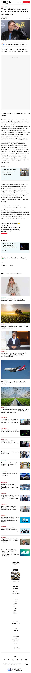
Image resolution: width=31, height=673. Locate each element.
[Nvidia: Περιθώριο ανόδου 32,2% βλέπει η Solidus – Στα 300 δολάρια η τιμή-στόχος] (25, 433)
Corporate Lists (15, 586)
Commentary (15, 613)
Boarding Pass (15, 621)
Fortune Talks (15, 591)
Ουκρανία (4, 137)
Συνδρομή (15, 645)
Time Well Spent (15, 628)
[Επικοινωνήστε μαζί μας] (26, 659)
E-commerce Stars (16, 626)
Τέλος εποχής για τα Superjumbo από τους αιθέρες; (14, 383)
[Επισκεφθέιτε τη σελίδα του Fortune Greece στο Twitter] (8, 659)
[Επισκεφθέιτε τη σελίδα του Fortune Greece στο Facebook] (4, 659)
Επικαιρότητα (15, 599)
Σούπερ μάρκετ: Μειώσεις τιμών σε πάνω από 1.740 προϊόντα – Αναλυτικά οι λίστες (10, 464)
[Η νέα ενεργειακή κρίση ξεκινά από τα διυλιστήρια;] (25, 454)
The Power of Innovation (15, 623)
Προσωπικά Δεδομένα (15, 648)
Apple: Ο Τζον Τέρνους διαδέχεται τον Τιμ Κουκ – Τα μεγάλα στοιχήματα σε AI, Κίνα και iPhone (10, 497)
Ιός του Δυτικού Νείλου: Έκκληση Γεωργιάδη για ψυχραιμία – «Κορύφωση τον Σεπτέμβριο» (9, 508)
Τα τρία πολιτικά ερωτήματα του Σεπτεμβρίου (9, 474)
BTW (27, 664)
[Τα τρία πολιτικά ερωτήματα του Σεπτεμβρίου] (25, 476)
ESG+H (15, 619)
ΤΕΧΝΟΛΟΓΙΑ (3, 493)
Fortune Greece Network (15, 593)
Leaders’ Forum (15, 590)
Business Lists (15, 588)
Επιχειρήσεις (15, 601)
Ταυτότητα (15, 638)
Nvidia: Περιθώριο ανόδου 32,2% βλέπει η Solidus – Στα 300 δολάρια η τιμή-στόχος (10, 431)
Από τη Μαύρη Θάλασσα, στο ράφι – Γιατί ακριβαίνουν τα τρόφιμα (14, 327)
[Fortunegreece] (7, 3)
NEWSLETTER (26, 2)
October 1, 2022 (6, 232)
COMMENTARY (4, 471)
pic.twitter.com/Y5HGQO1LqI (10, 227)
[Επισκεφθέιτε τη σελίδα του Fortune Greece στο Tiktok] (21, 659)
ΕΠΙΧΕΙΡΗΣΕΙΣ (4, 417)
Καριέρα (15, 610)
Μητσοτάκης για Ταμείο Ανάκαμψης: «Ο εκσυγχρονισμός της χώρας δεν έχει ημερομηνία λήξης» (13, 355)
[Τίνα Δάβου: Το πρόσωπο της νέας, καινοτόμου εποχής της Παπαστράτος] (15, 286)
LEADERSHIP (3, 297)
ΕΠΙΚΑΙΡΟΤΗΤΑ (4, 6)
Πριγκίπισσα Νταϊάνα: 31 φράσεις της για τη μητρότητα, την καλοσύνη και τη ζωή (10, 540)
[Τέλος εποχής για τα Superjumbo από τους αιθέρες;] (15, 369)
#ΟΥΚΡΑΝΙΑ (11, 265)
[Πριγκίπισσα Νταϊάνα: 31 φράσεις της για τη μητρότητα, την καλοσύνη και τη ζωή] (25, 542)
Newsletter (15, 643)
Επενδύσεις (15, 606)
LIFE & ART (3, 537)
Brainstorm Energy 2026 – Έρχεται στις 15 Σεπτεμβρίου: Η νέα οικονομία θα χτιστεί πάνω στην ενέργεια (10, 519)
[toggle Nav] (2, 2)
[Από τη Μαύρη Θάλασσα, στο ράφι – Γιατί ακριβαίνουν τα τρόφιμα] (15, 313)
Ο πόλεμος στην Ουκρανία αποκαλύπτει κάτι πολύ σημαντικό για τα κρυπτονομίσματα (9, 171)
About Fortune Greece (15, 636)
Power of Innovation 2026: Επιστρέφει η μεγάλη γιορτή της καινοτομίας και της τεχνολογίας (9, 529)
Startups (15, 608)
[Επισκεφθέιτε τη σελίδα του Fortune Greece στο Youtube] (17, 660)
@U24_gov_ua (5, 225)
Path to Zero (16, 630)
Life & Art (15, 603)
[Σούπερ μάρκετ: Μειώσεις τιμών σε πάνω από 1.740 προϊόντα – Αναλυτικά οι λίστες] (25, 465)
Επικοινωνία (15, 641)
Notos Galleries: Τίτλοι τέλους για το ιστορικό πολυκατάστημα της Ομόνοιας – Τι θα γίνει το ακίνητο (9, 420)
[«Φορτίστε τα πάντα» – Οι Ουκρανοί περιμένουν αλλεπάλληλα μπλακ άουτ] (24, 246)
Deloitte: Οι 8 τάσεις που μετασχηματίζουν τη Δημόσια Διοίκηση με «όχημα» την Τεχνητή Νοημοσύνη (9, 487)
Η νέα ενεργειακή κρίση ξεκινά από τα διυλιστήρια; (10, 452)
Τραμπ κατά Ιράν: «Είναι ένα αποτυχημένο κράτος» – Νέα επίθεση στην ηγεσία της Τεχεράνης (10, 442)
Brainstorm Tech (15, 625)
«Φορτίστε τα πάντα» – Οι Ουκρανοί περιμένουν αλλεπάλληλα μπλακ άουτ (9, 245)
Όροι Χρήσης (15, 647)
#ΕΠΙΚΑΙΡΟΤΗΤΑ (4, 265)
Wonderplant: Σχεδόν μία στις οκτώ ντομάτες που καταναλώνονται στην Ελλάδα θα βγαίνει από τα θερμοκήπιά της (15, 411)
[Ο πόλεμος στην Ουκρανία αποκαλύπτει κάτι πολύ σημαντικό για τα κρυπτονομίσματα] (24, 172)
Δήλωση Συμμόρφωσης (15, 640)
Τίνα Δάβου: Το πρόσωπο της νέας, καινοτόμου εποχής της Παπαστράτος (13, 300)
